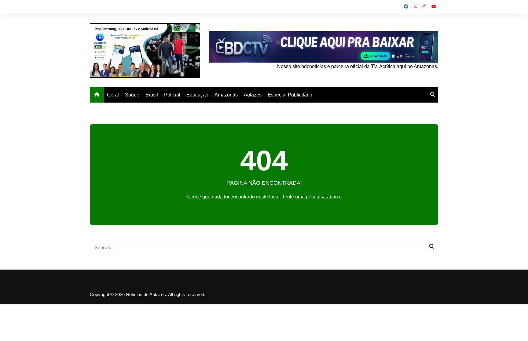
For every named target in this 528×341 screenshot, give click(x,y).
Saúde (132, 94)
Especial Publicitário (290, 94)
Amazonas (226, 94)
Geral (113, 94)
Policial (172, 94)
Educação (197, 94)
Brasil (151, 94)
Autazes (253, 94)
